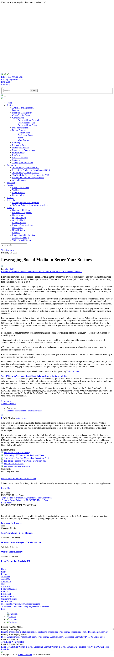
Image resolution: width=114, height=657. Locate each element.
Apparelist (103, 632)
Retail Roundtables (9, 647)
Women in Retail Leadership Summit (34, 647)
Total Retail (6, 642)
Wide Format (23, 140)
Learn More (6, 488)
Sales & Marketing (20, 237)
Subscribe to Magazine (20, 604)
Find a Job (5, 82)
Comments (77, 271)
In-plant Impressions (28, 632)
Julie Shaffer (9, 269)
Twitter (12, 616)
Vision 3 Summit (73, 371)
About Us (5, 579)
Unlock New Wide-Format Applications (18, 478)
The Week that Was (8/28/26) (17, 452)
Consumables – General (28, 120)
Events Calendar (19, 195)
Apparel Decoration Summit (69, 637)
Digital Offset (24, 133)
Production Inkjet (25, 135)
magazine (25, 202)
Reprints (4, 591)
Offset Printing (18, 152)
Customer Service (9, 599)
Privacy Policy (7, 596)
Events (10, 185)
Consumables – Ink (26, 123)
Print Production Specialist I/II (15, 561)
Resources (11, 165)
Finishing (16, 142)
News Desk (17, 227)
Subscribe (11, 200)
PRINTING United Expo (12, 77)
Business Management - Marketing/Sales (24, 410)
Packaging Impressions (48, 632)
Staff (3, 584)
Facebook (13, 614)
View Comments (8, 403)
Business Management (22, 113)
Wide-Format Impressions (70, 632)
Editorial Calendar (9, 589)
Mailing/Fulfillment (20, 147)
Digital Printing (19, 130)
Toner (20, 137)
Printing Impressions (10, 632)
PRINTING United (20, 187)
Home (9, 103)
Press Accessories (20, 157)
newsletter (30, 205)
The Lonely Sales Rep (13, 463)
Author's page (21, 418)
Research (11, 182)
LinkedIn (13, 619)
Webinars (16, 190)
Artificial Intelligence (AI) (23, 108)
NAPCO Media (25, 654)
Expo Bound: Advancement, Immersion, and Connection (27, 498)
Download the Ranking (11, 523)
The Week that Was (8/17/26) (17, 466)
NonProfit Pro (18, 642)
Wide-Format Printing (21, 240)
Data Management (20, 128)
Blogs (3, 571)
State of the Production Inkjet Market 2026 (31, 170)
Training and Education (22, 162)
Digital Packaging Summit (25, 637)
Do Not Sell (6, 601)
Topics (10, 105)
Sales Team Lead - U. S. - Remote (17, 533)
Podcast (10, 197)
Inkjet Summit (18, 192)
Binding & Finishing (21, 210)
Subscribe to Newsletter (25, 606)
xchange (10, 207)
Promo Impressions (90, 632)
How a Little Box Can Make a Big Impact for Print (26, 458)
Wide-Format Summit (47, 637)
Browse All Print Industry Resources (28, 177)
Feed (3, 609)
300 (12, 79)
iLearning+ (6, 84)
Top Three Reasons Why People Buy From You (25, 461)
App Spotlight (18, 220)
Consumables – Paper (27, 125)
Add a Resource (19, 180)
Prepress (16, 232)
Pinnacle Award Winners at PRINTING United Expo (25, 500)
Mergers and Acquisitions (23, 150)
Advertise (5, 586)
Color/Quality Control (22, 115)
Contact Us (6, 581)
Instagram (13, 622)
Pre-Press (16, 155)
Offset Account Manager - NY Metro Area (21, 542)
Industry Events (19, 222)
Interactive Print (19, 145)
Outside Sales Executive (12, 552)
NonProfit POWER (95, 647)
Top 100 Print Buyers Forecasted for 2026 (30, 175)
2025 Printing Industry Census (25, 172)
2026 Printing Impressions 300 (25, 167)
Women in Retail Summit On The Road (68, 647)
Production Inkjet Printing (23, 235)
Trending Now (7, 250)
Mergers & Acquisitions (22, 225)
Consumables (18, 118)
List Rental (6, 594)
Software (16, 160)
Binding (15, 110)
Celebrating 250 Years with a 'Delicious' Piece (24, 455)
